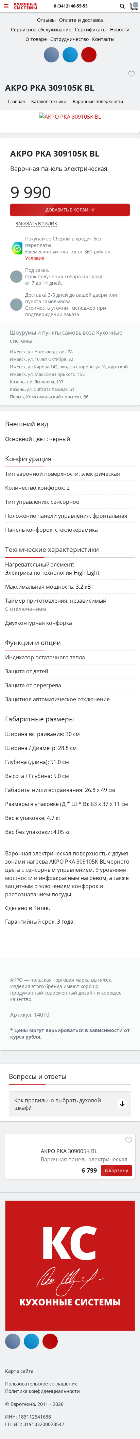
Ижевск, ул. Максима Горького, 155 (47, 374)
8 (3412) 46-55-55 (71, 6)
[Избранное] (131, 74)
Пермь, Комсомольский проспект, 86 (49, 397)
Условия (35, 258)
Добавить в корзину (70, 210)
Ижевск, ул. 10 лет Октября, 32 (41, 359)
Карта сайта (19, 1371)
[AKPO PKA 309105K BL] (70, 116)
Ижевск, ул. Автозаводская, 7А (41, 352)
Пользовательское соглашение (41, 1383)
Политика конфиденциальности (42, 1391)
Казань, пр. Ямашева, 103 (36, 382)
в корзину (116, 1170)
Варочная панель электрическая (84, 1159)
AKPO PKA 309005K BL (69, 1151)
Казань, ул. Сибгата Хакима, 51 (42, 389)
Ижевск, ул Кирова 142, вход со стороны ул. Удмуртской (69, 367)
